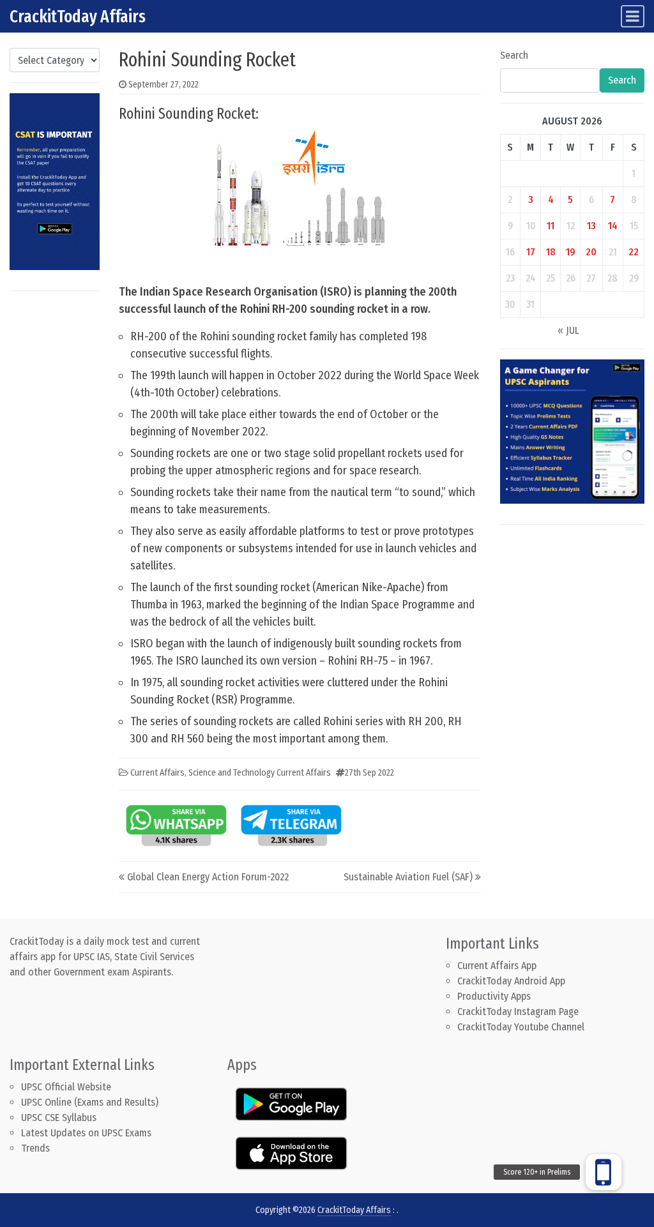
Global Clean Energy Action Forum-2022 (208, 877)
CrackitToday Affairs (78, 16)
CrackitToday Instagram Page (518, 1011)
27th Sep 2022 (369, 772)
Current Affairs (157, 772)
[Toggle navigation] (632, 16)
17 (530, 252)
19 (570, 252)
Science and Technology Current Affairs (259, 772)
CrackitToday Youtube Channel (520, 1027)
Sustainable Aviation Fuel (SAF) (408, 877)
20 (591, 252)
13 (591, 226)
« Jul (568, 330)
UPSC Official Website (66, 1087)
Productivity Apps (494, 996)
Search (514, 55)
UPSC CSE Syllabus (60, 1117)
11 (550, 226)
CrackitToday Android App (511, 981)
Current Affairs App (496, 966)
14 (613, 226)
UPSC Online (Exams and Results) (89, 1102)
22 (633, 252)
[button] (603, 1172)
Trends (35, 1148)
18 (551, 252)
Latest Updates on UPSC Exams (86, 1133)
